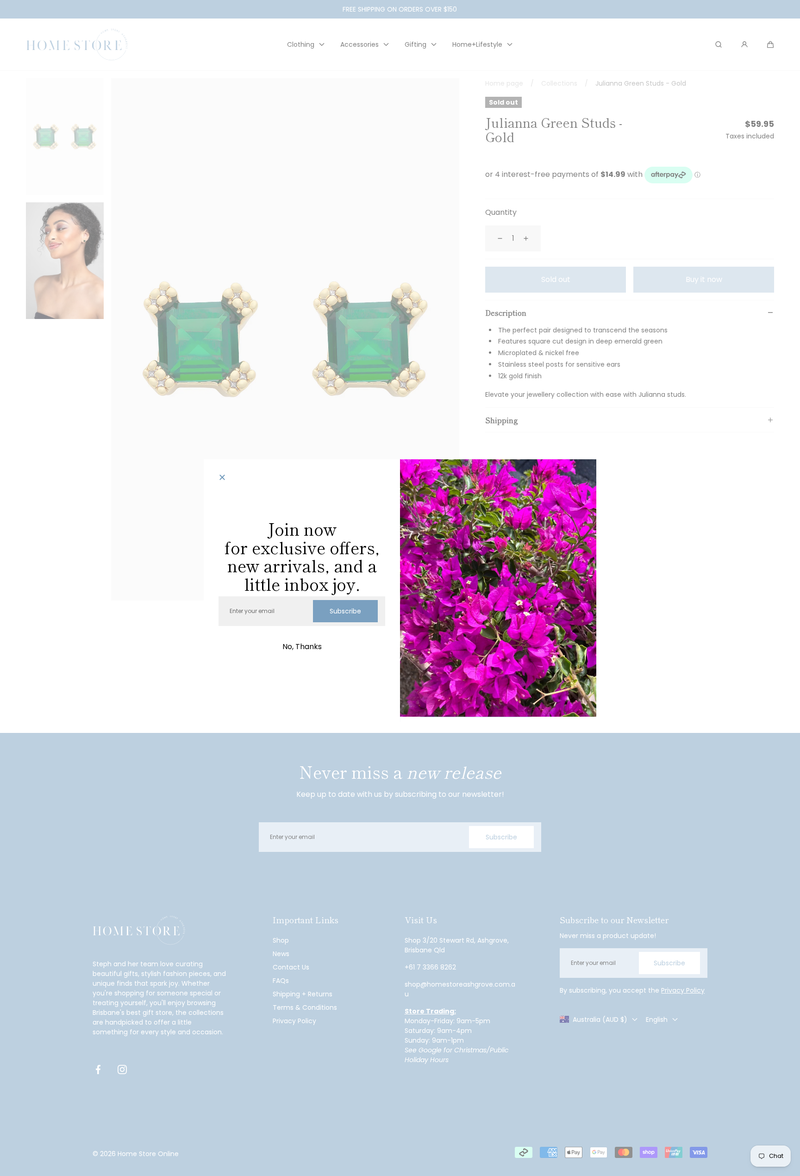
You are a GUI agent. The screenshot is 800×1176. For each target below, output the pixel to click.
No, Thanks (302, 646)
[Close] (222, 478)
